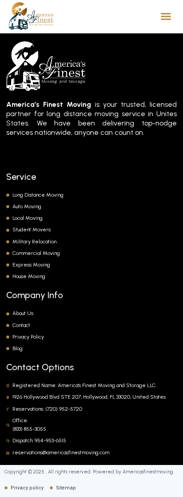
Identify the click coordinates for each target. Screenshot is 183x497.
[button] (166, 16)
